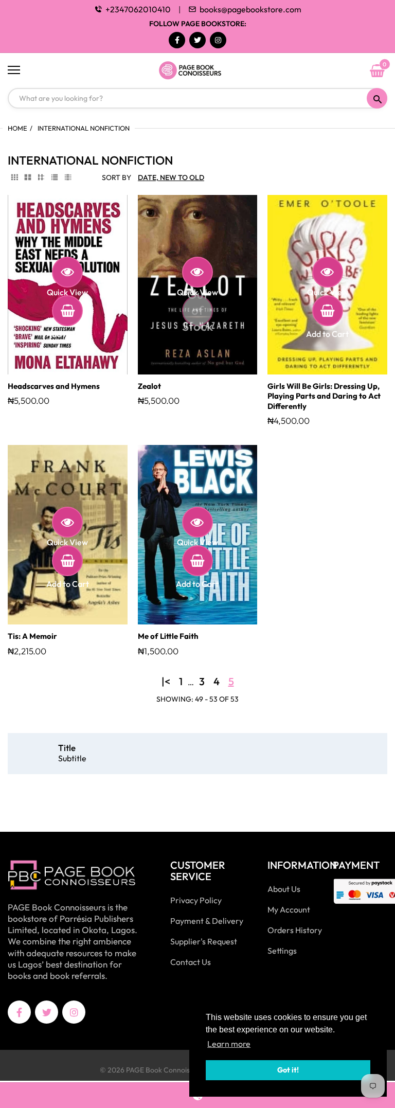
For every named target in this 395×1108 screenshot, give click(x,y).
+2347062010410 (138, 9)
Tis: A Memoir (32, 636)
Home (17, 128)
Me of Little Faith (168, 636)
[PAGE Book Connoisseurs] (197, 70)
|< (165, 681)
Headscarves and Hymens (54, 386)
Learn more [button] (228, 1044)
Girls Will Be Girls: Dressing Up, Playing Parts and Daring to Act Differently (324, 396)
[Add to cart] (67, 310)
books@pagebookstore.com (250, 9)
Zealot (149, 386)
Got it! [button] (288, 1070)
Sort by (116, 177)
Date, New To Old (171, 177)
